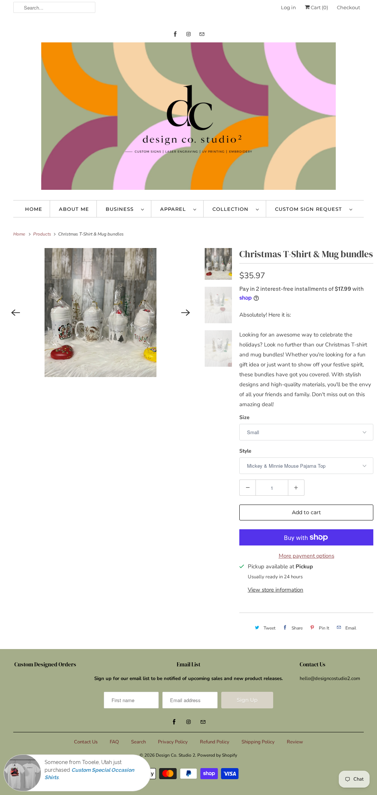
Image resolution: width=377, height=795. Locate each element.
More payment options (306, 555)
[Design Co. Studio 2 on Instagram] (188, 34)
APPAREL (175, 209)
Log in (288, 7)
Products (42, 234)
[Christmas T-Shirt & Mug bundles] (100, 312)
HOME (33, 209)
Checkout (348, 7)
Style (245, 450)
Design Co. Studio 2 (175, 755)
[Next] (185, 312)
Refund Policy (214, 742)
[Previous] (15, 312)
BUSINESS (121, 209)
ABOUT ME (74, 209)
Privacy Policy (173, 742)
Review (295, 742)
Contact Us (86, 742)
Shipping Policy (258, 742)
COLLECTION (232, 209)
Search (138, 742)
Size (244, 417)
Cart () (319, 7)
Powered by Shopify (217, 755)
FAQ (114, 742)
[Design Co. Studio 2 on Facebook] (175, 34)
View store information (275, 589)
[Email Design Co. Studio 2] (202, 34)
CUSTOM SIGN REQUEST (310, 209)
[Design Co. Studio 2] (188, 117)
